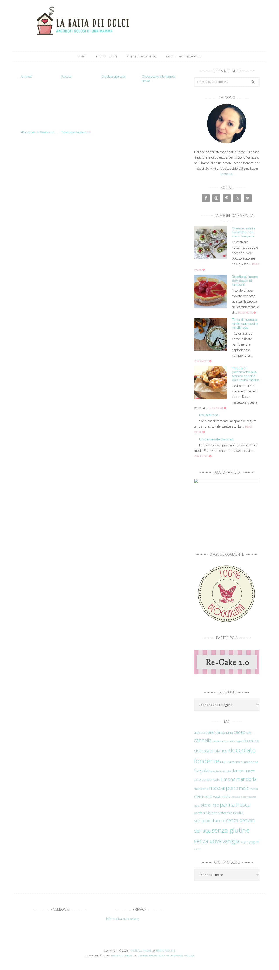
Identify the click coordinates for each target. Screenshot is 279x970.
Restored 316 (165, 951)
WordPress (175, 955)
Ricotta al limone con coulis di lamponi (245, 281)
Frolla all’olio (208, 415)
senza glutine (230, 830)
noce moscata (248, 796)
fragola (201, 770)
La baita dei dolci (139, 20)
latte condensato (207, 779)
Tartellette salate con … (77, 132)
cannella (203, 740)
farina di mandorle (245, 762)
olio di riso (210, 805)
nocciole (235, 796)
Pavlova (66, 76)
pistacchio (225, 813)
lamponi (240, 770)
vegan (244, 842)
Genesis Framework (151, 955)
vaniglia (231, 841)
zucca (197, 848)
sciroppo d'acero (209, 820)
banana (227, 732)
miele (199, 796)
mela (244, 788)
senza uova (208, 841)
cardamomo (219, 741)
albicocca (200, 732)
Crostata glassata (113, 76)
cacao (239, 732)
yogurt (254, 841)
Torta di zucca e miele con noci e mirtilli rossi (245, 324)
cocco (225, 762)
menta (254, 789)
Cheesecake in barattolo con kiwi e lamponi (243, 232)
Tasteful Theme (121, 955)
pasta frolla (202, 813)
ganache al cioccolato (221, 771)
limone (228, 779)
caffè (248, 732)
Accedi (189, 955)
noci (197, 805)
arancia (214, 732)
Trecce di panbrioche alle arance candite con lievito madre (245, 374)
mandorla (246, 779)
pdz (214, 813)
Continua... (226, 174)
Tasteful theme (141, 951)
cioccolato (251, 740)
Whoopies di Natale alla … (39, 132)
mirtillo (226, 796)
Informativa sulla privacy (123, 919)
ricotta (238, 812)
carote (230, 741)
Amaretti (26, 76)
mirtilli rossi (212, 796)
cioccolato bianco (210, 751)
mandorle (201, 788)
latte (251, 771)
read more (245, 313)
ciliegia (238, 741)
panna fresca (235, 804)
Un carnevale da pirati (216, 439)
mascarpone (223, 787)
